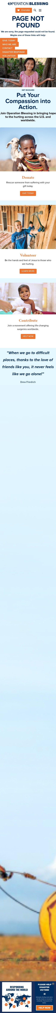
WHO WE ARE (9, 44)
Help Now (28, 336)
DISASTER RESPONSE (13, 52)
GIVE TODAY (8, 40)
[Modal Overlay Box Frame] (28, 997)
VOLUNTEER (8, 55)
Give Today (28, 193)
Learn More (28, 271)
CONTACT (7, 48)
